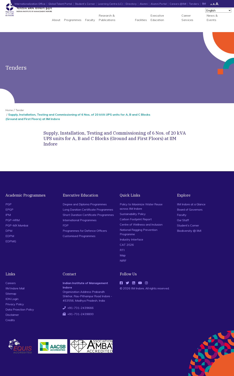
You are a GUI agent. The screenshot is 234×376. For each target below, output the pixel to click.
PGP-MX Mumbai (16, 225)
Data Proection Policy (19, 309)
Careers (10, 283)
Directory (131, 3)
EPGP (9, 209)
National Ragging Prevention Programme (138, 232)
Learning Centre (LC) (110, 3)
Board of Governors (190, 209)
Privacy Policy (14, 304)
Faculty (90, 20)
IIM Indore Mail (14, 288)
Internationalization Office (30, 3)
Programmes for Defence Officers (85, 230)
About (56, 20)
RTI (122, 250)
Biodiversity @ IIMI (189, 230)
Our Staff (183, 220)
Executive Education (157, 18)
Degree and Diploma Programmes (85, 204)
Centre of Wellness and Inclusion (141, 224)
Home (9, 110)
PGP (8, 204)
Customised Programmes (79, 236)
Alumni (144, 3)
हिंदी (204, 3)
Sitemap (10, 293)
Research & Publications (107, 18)
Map (123, 255)
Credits (10, 320)
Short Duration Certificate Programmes (88, 215)
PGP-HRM (12, 220)
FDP (66, 225)
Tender (20, 110)
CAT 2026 (127, 245)
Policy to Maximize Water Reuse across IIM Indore (141, 206)
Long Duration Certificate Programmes (88, 209)
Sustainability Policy (133, 214)
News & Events (212, 18)
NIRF (123, 260)
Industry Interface (131, 239)
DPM (8, 230)
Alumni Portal (159, 3)
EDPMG (10, 241)
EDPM (9, 236)
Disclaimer (12, 315)
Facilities (141, 20)
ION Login (11, 299)
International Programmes (80, 220)
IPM (8, 215)
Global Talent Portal (60, 3)
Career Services (187, 18)
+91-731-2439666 (80, 308)
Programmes (72, 20)
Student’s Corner (85, 3)
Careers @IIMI (178, 3)
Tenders (194, 3)
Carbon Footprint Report (136, 219)
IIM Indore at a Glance (191, 204)
